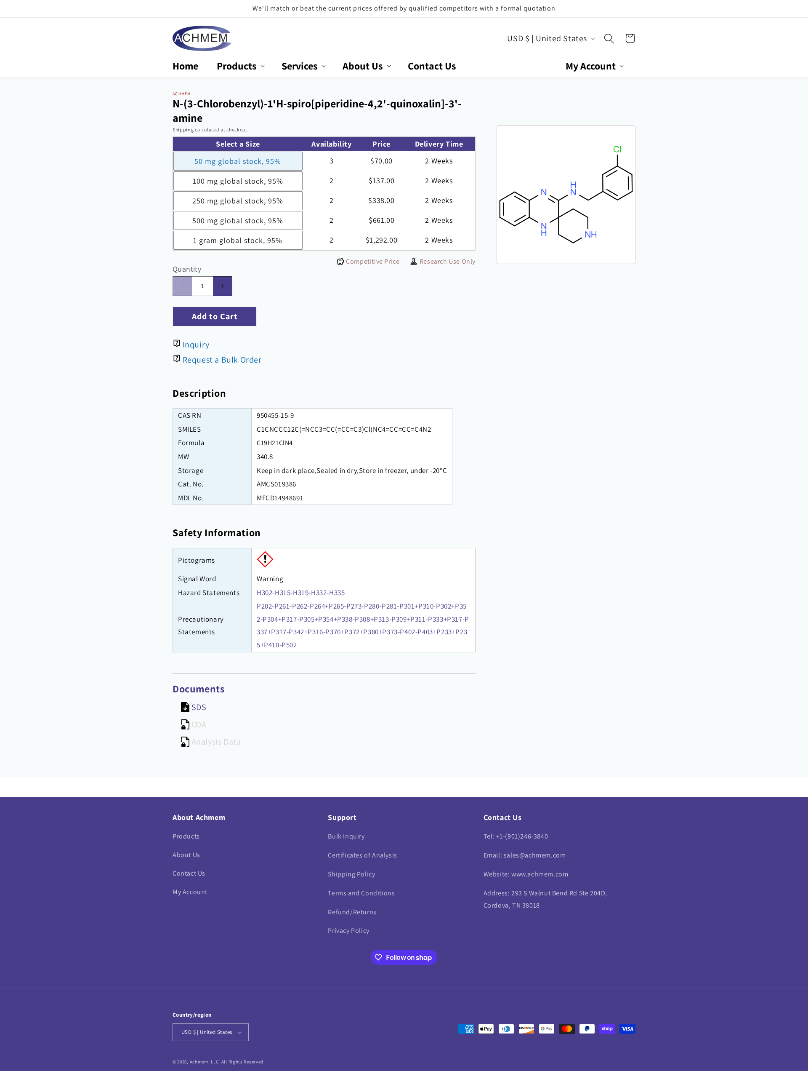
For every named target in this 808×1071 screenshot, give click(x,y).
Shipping (183, 129)
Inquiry (196, 344)
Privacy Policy (348, 930)
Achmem (199, 1062)
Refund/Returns (352, 912)
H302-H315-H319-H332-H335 (301, 592)
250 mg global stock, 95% (237, 201)
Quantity (187, 269)
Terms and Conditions (361, 893)
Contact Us (189, 873)
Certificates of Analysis (362, 855)
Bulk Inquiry (346, 836)
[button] (240, 65)
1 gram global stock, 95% (237, 240)
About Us (186, 854)
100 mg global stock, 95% (238, 181)
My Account (190, 891)
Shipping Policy (351, 874)
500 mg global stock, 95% (237, 220)
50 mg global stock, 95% (237, 161)
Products (186, 836)
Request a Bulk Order (222, 359)
